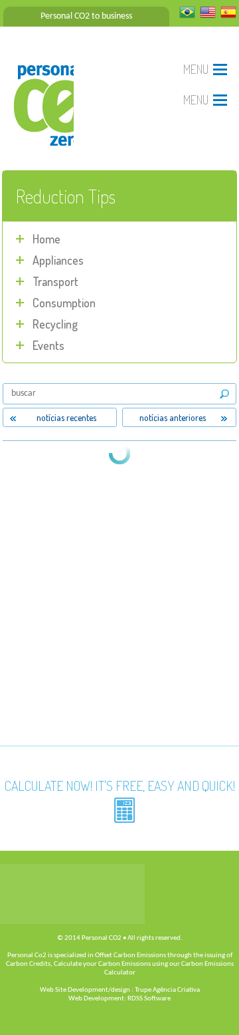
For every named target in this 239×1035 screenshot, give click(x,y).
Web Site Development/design (85, 990)
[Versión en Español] (228, 16)
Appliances (58, 260)
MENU (195, 69)
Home (46, 238)
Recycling (55, 324)
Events (48, 345)
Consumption (64, 302)
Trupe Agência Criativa (167, 990)
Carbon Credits (28, 964)
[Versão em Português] (187, 16)
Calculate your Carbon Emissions (102, 964)
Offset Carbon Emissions (130, 955)
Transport (55, 281)
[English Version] (208, 16)
